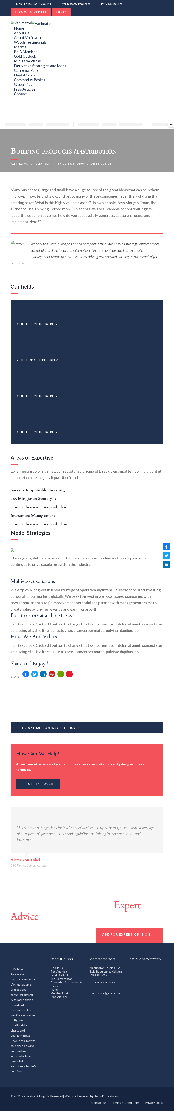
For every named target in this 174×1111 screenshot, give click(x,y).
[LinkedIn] (166, 564)
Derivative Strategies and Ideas (40, 65)
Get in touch (41, 783)
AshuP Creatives (106, 1096)
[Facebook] (15, 112)
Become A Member (31, 11)
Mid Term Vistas (27, 61)
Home (19, 28)
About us (57, 968)
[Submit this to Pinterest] (52, 674)
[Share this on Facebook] (25, 674)
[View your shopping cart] (130, 4)
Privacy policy (154, 1102)
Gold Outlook (25, 56)
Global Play (23, 84)
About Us (21, 32)
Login (61, 11)
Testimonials (59, 971)
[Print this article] (60, 674)
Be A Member (25, 51)
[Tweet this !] (34, 674)
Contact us (99, 1102)
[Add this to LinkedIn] (43, 674)
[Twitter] (15, 107)
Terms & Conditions (126, 1102)
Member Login (60, 993)
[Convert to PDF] (69, 674)
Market (20, 47)
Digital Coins (24, 75)
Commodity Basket (29, 79)
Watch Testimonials (30, 42)
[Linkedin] (15, 103)
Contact (21, 93)
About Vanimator (28, 37)
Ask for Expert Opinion (126, 934)
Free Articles (24, 89)
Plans (54, 989)
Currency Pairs (26, 70)
